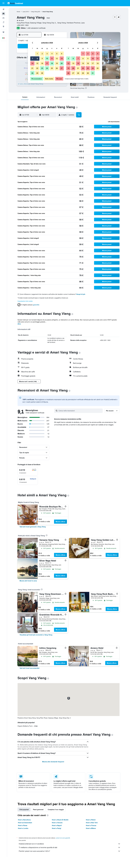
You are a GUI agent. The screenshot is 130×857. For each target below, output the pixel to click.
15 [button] (37, 63)
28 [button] (32, 73)
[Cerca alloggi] (3, 14)
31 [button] (93, 73)
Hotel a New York (92, 823)
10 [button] (47, 58)
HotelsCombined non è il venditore (31, 844)
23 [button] (42, 68)
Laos (24, 11)
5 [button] (56, 53)
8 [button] (37, 58)
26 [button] (57, 68)
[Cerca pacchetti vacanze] (3, 22)
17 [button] (47, 63)
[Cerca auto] (3, 18)
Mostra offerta (60, 522)
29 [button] (37, 73)
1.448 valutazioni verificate (36, 28)
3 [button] (47, 53)
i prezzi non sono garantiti (63, 838)
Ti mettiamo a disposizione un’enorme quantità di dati (38, 847)
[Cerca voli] (3, 9)
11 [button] (52, 58)
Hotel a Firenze (91, 825)
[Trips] (3, 32)
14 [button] (32, 63)
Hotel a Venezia (57, 823)
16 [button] (42, 63)
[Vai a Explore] (3, 26)
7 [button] (32, 58)
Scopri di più (80, 294)
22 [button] (37, 68)
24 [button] (47, 68)
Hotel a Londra (23, 828)
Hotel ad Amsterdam (25, 823)
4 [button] (51, 53)
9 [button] (42, 58)
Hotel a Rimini (91, 820)
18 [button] (52, 63)
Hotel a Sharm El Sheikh (60, 820)
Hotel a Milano (91, 828)
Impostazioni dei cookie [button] (25, 301)
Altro (19, 324)
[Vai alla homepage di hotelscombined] (15, 3)
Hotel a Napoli (57, 825)
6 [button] (61, 53)
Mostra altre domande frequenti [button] (53, 762)
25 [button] (52, 68)
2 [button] (42, 53)
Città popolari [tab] (24, 809)
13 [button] (62, 58)
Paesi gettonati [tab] (38, 809)
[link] (32, 527)
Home (18, 11)
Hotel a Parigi (56, 828)
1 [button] (37, 53)
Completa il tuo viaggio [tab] (56, 809)
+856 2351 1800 (23, 25)
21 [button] (32, 68)
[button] (3, 3)
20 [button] (62, 63)
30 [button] (42, 73)
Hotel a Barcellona (24, 820)
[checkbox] (28, 471)
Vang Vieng (34, 11)
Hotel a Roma (22, 825)
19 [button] (57, 63)
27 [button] (62, 68)
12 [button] (57, 58)
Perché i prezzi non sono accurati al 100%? (34, 851)
